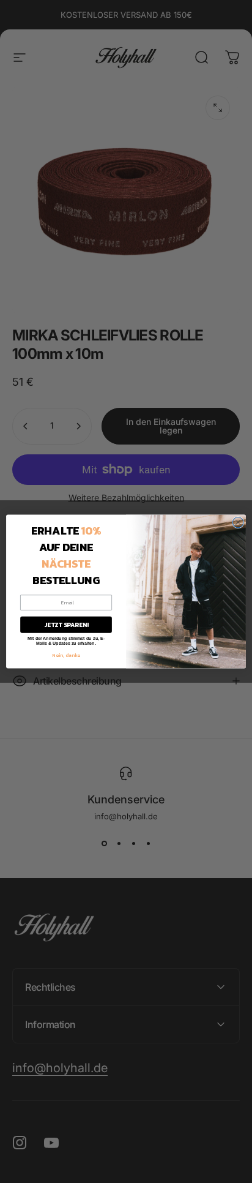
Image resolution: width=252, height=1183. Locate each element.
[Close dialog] (237, 522)
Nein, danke (66, 654)
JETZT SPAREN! (66, 624)
